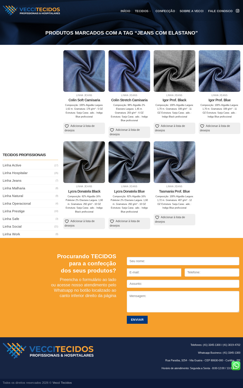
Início (125, 11)
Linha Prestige (14, 211)
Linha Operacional (17, 203)
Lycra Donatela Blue (129, 191)
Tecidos (141, 11)
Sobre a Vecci (192, 11)
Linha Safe (11, 219)
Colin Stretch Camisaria (129, 100)
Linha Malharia (14, 188)
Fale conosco (220, 11)
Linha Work (11, 234)
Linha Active (12, 165)
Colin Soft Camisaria (84, 100)
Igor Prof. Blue (219, 100)
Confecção (165, 11)
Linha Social (12, 226)
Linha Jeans (12, 180)
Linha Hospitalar (15, 173)
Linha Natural (13, 196)
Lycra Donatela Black (84, 191)
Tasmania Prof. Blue (174, 191)
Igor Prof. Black (174, 100)
